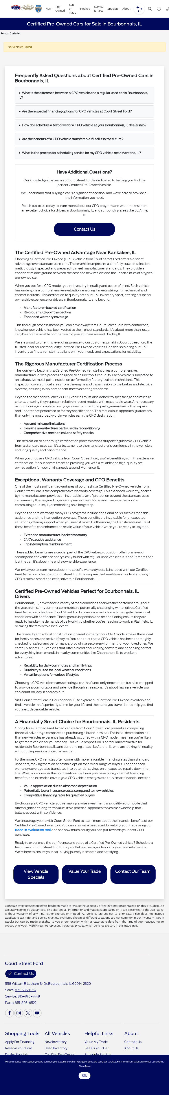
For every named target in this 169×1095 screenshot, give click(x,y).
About (131, 1033)
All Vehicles (57, 1033)
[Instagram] (18, 1013)
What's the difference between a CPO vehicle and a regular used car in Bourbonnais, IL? (83, 95)
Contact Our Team (133, 871)
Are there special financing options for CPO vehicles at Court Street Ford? (77, 111)
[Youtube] (37, 1013)
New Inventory (55, 1042)
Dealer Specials (16, 1054)
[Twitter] (28, 1013)
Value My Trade (96, 1042)
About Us (131, 1048)
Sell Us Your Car (96, 1048)
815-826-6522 (26, 1003)
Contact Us (84, 229)
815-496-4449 (29, 996)
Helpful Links (98, 1033)
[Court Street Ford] (25, 8)
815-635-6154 (25, 990)
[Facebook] (9, 1013)
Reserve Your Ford (18, 1048)
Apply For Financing (19, 1042)
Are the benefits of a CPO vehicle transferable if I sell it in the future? (72, 139)
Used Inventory (56, 1048)
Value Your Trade (84, 871)
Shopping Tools (22, 1033)
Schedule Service (97, 1054)
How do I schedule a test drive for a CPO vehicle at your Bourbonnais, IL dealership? (84, 125)
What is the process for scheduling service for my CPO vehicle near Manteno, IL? (81, 153)
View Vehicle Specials (36, 874)
